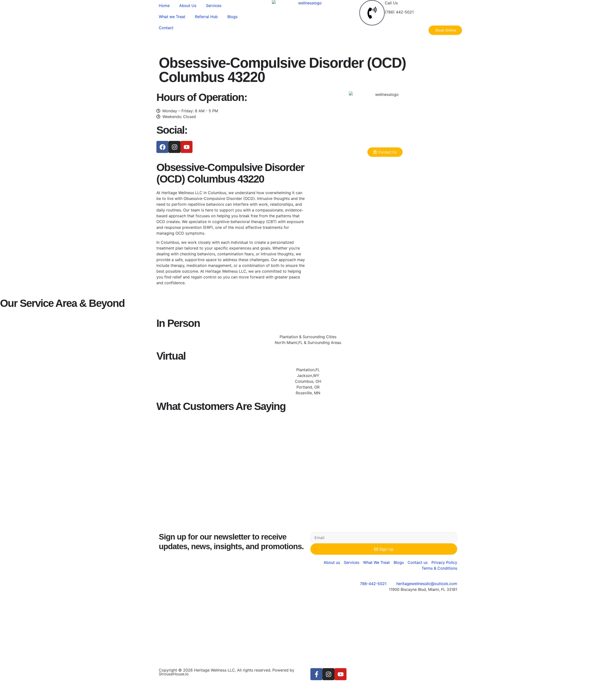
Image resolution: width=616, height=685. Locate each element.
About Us (187, 5)
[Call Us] (372, 13)
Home (164, 5)
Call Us (391, 2)
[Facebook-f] (316, 674)
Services (213, 5)
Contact (166, 27)
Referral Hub (206, 16)
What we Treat (172, 16)
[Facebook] (162, 147)
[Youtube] (186, 147)
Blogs (232, 16)
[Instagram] (174, 147)
